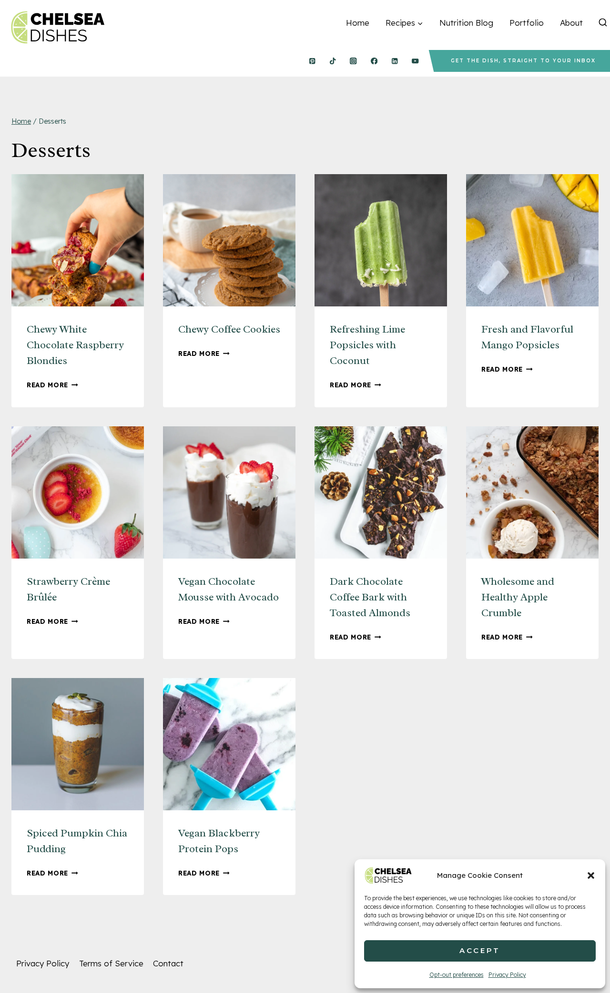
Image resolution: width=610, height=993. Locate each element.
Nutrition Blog (466, 23)
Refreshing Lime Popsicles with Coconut (367, 345)
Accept (479, 950)
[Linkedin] (395, 61)
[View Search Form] (603, 23)
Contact (168, 963)
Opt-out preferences (456, 974)
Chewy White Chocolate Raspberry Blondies (75, 345)
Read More (52, 385)
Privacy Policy (507, 974)
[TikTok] (333, 61)
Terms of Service (111, 963)
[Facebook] (374, 61)
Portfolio (526, 23)
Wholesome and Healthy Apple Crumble (517, 597)
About (571, 23)
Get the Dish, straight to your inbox (523, 61)
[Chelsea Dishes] (57, 27)
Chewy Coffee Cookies (229, 329)
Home (357, 23)
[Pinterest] (312, 61)
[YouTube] (415, 61)
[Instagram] (353, 61)
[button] (591, 875)
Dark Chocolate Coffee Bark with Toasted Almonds (370, 597)
